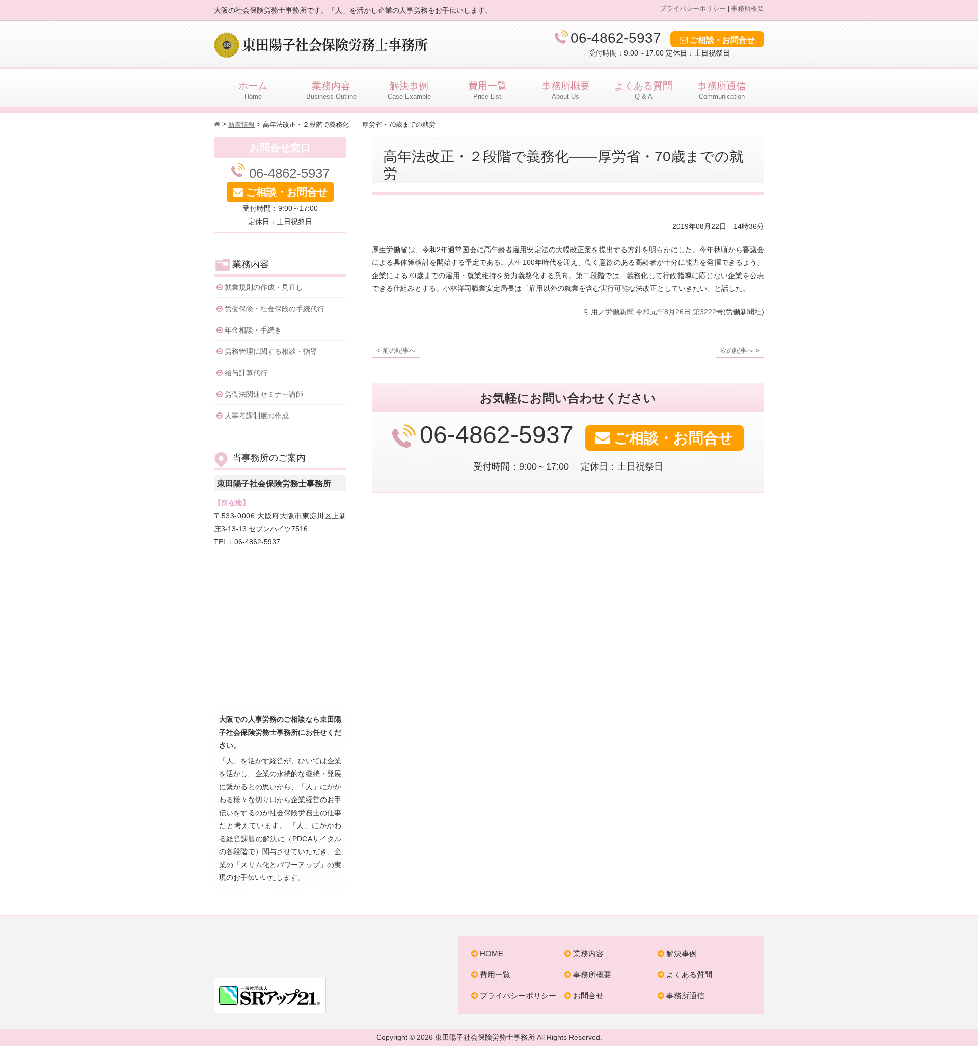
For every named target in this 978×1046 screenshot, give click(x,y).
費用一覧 (495, 974)
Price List (487, 90)
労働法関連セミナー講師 (264, 394)
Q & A (643, 90)
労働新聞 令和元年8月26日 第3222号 (664, 312)
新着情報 (241, 124)
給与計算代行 (246, 373)
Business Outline (331, 90)
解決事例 (681, 953)
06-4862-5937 (617, 38)
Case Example (409, 90)
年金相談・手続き (253, 330)
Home (252, 90)
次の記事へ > (739, 350)
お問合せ (588, 995)
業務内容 (588, 953)
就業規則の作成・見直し (264, 287)
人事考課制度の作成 (257, 415)
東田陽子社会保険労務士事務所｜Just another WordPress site (321, 949)
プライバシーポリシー (693, 8)
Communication (721, 90)
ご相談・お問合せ (722, 39)
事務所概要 (747, 8)
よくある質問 (689, 974)
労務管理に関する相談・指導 (271, 351)
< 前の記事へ (396, 350)
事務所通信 (685, 995)
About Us (565, 90)
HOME (491, 953)
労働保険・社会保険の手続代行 (274, 309)
